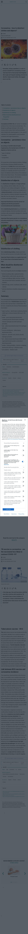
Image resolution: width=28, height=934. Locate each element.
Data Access (14, 513)
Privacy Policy (21, 513)
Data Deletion (6, 513)
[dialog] (14, 467)
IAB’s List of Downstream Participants (15, 439)
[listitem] (14, 443)
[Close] (25, 420)
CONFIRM (8, 509)
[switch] (23, 446)
